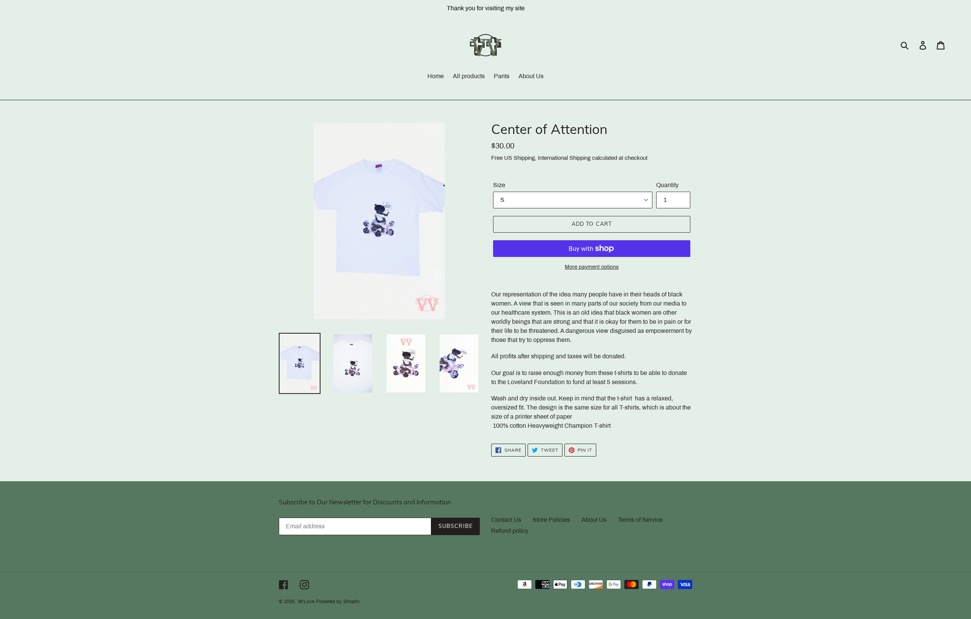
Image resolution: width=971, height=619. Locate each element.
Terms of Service (640, 520)
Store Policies (551, 520)
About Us (593, 520)
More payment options (592, 267)
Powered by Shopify (338, 601)
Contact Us (506, 520)
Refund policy (509, 531)
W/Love (306, 601)
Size (499, 185)
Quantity (667, 185)
